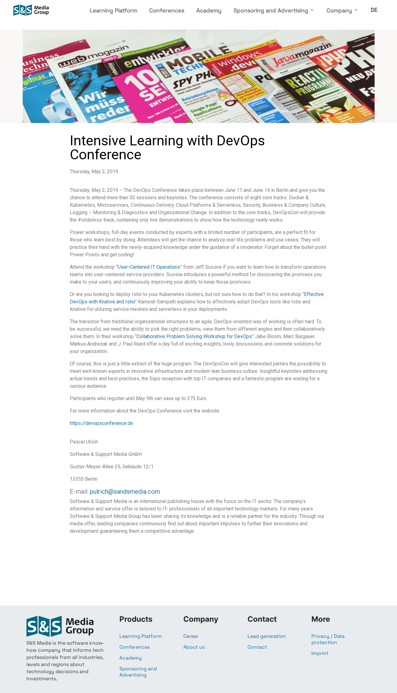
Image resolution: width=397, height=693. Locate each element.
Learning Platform (113, 10)
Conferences (166, 10)
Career (190, 636)
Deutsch (374, 10)
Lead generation (267, 636)
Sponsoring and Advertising (271, 10)
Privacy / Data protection (328, 639)
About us (194, 647)
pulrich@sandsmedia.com (125, 491)
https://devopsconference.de (101, 423)
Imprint (319, 653)
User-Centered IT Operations (149, 267)
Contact (257, 647)
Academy (208, 10)
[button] (29, 76)
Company (339, 10)
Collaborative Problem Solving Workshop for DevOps (194, 336)
